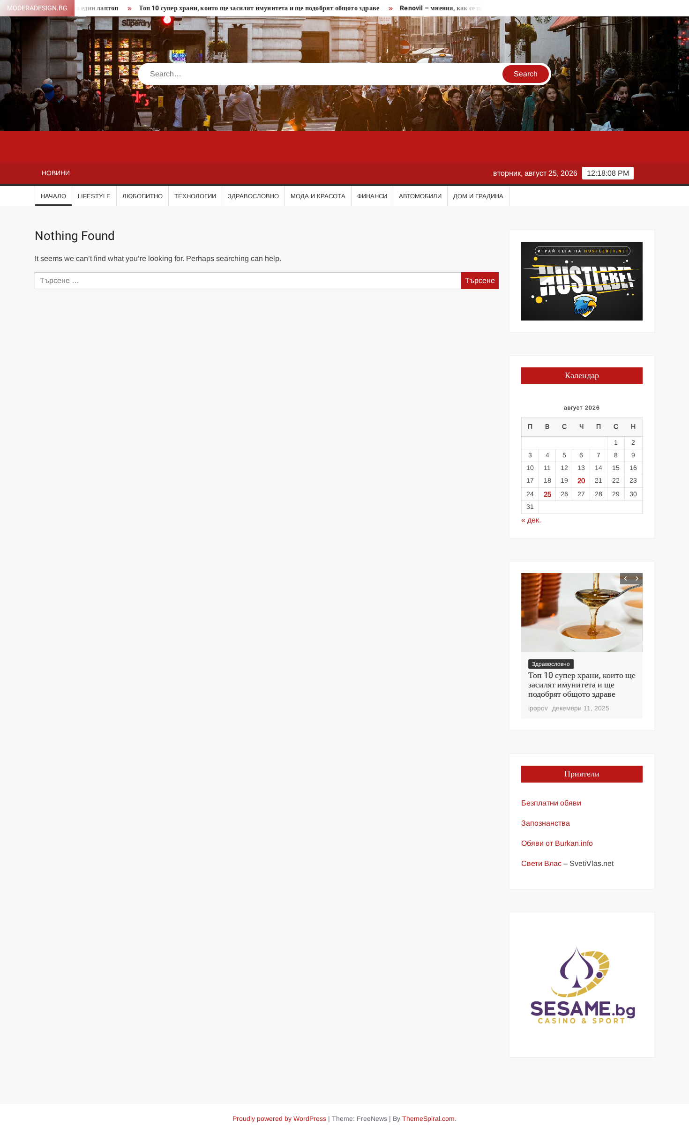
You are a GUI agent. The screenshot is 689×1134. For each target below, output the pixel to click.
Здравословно (253, 196)
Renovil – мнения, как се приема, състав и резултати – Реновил (471, 8)
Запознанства (545, 823)
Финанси (372, 196)
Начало (53, 196)
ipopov (538, 708)
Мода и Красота (318, 196)
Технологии (195, 196)
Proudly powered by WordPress (279, 1118)
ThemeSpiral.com (428, 1118)
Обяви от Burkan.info (557, 843)
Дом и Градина (478, 196)
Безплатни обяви (551, 803)
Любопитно (142, 196)
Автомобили (420, 196)
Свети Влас (541, 863)
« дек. (531, 520)
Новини (56, 173)
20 (581, 481)
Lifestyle (94, 196)
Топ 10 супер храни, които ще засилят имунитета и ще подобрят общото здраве (233, 8)
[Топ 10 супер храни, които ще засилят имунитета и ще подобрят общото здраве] (582, 612)
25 (547, 494)
